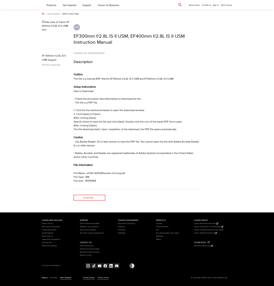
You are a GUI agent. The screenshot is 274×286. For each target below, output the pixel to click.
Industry (121, 226)
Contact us (206, 5)
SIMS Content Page (70, 14)
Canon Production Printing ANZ (207, 226)
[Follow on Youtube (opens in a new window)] (99, 266)
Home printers (162, 226)
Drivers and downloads (89, 223)
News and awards (49, 246)
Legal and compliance (51, 239)
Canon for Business (108, 5)
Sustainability (47, 233)
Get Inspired (69, 5)
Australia (53, 277)
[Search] (180, 4)
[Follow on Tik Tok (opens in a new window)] (93, 266)
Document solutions (126, 223)
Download (88, 197)
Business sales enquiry (90, 252)
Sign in (216, 5)
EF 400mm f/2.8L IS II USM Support (54, 57)
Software (121, 233)
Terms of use (103, 277)
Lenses (159, 223)
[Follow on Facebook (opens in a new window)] (105, 266)
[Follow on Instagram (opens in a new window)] (88, 266)
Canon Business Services (205, 223)
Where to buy (85, 255)
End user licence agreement (92, 233)
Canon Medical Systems (204, 233)
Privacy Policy (89, 277)
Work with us (47, 236)
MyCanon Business (202, 246)
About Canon (47, 223)
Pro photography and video (167, 233)
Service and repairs (88, 230)
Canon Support (53, 14)
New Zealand (65, 277)
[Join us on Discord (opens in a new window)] (116, 266)
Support (86, 5)
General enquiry (87, 246)
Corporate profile (49, 230)
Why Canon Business (51, 226)
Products (51, 5)
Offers (158, 239)
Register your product (89, 226)
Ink (157, 230)
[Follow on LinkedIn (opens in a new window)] (111, 266)
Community (47, 242)
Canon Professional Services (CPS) (208, 230)
